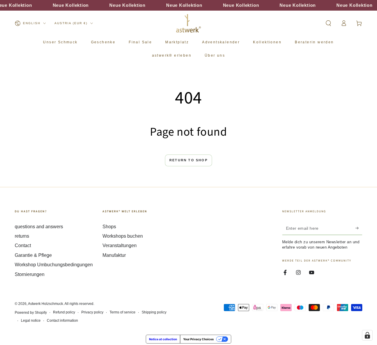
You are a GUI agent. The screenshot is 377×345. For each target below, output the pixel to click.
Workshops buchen (122, 236)
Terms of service (122, 312)
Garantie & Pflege (33, 255)
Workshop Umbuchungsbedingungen (54, 264)
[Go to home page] (188, 23)
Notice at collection (163, 339)
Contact (23, 245)
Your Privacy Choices (198, 339)
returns (22, 236)
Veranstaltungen (119, 245)
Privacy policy (92, 312)
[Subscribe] (358, 228)
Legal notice (31, 320)
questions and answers (39, 226)
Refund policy (64, 312)
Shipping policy (154, 312)
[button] (328, 23)
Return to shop (188, 160)
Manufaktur (114, 255)
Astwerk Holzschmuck (45, 304)
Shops (109, 226)
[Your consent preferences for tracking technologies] (367, 335)
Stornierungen (29, 274)
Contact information (62, 320)
